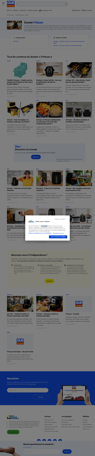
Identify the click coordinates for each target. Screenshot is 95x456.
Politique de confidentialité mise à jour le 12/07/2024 (40, 233)
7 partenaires (44, 226)
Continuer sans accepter (59, 219)
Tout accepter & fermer (58, 236)
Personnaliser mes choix (58, 233)
